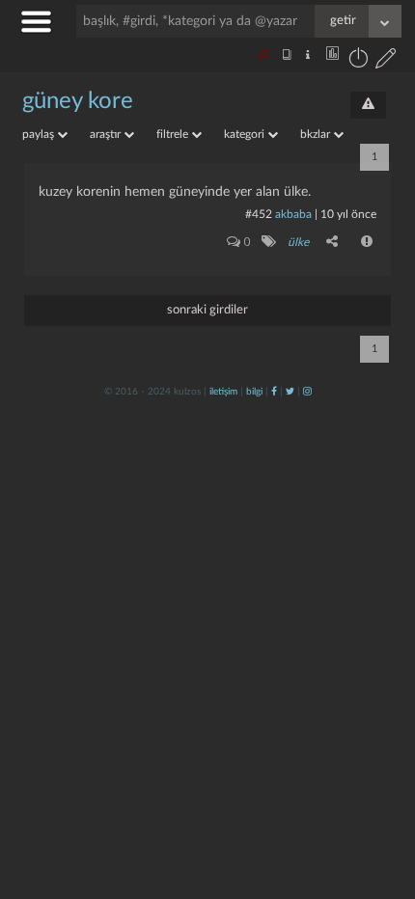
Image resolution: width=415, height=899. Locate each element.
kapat (293, 635)
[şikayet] (367, 241)
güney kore (77, 101)
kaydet (359, 635)
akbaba (293, 214)
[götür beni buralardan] (381, 800)
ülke (298, 242)
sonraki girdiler (207, 310)
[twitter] (290, 391)
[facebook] (274, 391)
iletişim (223, 391)
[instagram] (307, 391)
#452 (258, 214)
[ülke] (268, 241)
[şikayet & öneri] (368, 105)
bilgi (254, 391)
